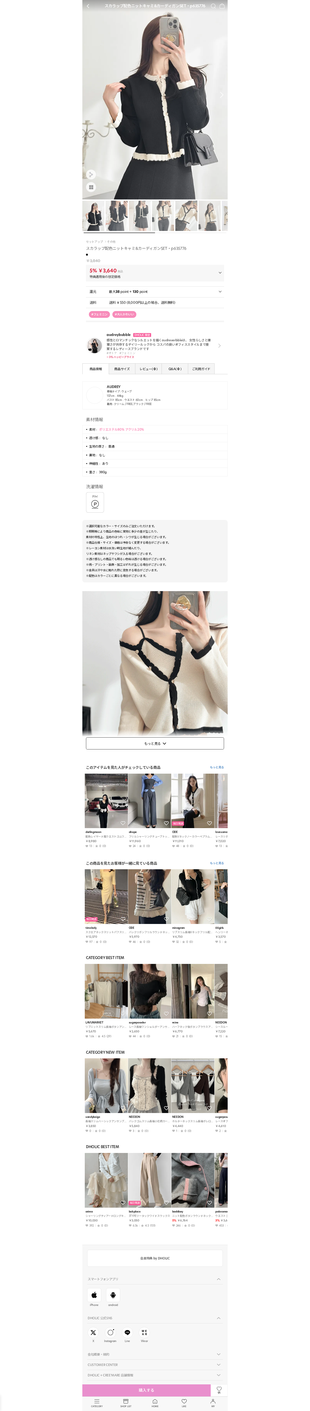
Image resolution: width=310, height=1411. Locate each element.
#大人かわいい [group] (124, 314)
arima (89, 1211)
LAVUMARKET (94, 1022)
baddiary (177, 1211)
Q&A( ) (175, 369)
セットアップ (94, 242)
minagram (178, 928)
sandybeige (92, 1117)
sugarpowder (137, 1022)
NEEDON (134, 1117)
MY (213, 1406)
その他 (111, 242)
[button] (220, 95)
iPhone (94, 1305)
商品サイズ (122, 369)
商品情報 (96, 369)
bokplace (134, 1211)
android (113, 1305)
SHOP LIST (125, 1406)
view (218, 345)
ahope (133, 832)
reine (175, 1022)
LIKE (184, 1406)
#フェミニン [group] (99, 314)
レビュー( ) (148, 369)
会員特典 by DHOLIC (155, 1258)
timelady (90, 928)
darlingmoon (93, 832)
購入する (146, 1390)
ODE (175, 832)
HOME (155, 1406)
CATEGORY (96, 1406)
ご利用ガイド (201, 369)
